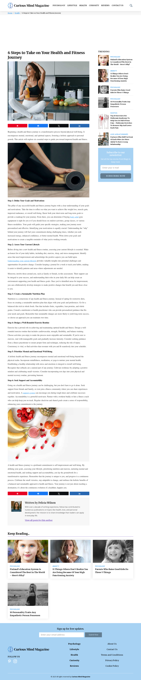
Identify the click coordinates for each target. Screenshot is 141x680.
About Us (112, 644)
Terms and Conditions (112, 655)
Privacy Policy (112, 660)
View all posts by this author (39, 520)
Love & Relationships (119, 134)
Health (83, 5)
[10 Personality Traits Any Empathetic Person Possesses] (103, 102)
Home (10, 13)
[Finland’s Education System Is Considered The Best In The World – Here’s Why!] (103, 60)
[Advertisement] (70, 31)
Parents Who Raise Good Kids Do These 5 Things (120, 91)
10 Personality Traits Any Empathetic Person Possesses (120, 104)
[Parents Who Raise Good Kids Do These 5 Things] (103, 90)
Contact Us (117, 5)
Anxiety (113, 71)
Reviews (105, 5)
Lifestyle (72, 5)
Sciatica (113, 113)
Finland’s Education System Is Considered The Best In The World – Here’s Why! (121, 62)
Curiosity (94, 5)
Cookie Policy (112, 666)
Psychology (59, 5)
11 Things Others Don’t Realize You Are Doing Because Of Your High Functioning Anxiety (119, 77)
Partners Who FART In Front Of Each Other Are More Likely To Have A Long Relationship (121, 140)
